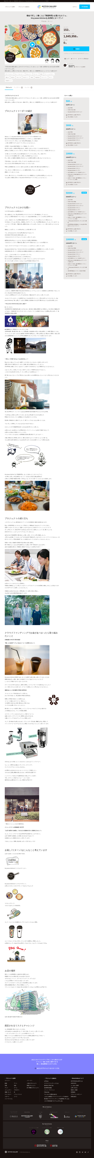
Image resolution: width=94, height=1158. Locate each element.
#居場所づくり (9, 80)
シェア (67, 58)
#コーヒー (36, 74)
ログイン (75, 7)
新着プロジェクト (31, 1085)
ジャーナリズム (8, 1099)
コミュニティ (8, 1090)
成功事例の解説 (48, 1087)
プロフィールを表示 (80, 67)
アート (15, 1083)
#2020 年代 (73, 1083)
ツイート (74, 58)
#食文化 (12, 77)
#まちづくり (29, 74)
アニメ (6, 1087)
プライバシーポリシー (76, 1094)
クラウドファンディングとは (51, 1083)
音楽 (15, 1085)
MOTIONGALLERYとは (77, 1081)
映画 (6, 1083)
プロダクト (16, 1090)
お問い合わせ (74, 1087)
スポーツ (7, 1096)
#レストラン (44, 77)
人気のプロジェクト (32, 1083)
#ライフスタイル (9, 74)
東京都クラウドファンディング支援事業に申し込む (55, 1099)
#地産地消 (37, 77)
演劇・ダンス (8, 1092)
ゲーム (15, 1087)
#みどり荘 (19, 77)
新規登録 (85, 7)
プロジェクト (9, 87)
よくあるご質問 (75, 1085)
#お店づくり (25, 77)
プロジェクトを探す (10, 7)
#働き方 (7, 77)
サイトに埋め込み (84, 58)
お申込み (46, 1081)
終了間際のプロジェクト (32, 1087)
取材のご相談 (74, 1090)
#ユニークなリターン (19, 74)
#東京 (41, 74)
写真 (6, 1085)
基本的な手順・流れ (49, 1085)
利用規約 (73, 1092)
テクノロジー (8, 1094)
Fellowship (46, 1092)
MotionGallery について (85, 1)
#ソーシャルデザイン (49, 74)
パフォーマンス (18, 1094)
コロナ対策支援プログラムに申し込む (53, 1101)
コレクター (28, 87)
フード (51, 21)
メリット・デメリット (49, 1090)
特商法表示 (73, 1096)
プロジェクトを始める (23, 7)
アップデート (18, 87)
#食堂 (32, 77)
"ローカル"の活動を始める (50, 1094)
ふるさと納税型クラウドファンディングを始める (55, 1096)
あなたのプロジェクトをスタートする (48, 1068)
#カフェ (51, 77)
